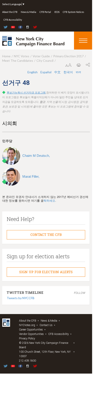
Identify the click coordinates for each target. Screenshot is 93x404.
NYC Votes (21, 56)
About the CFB (9, 12)
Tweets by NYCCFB (20, 298)
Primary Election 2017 (68, 56)
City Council (44, 60)
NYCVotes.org (27, 325)
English (32, 72)
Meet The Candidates (17, 60)
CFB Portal (45, 12)
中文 (57, 72)
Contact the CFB (46, 234)
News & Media (28, 12)
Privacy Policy (27, 338)
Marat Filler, (30, 176)
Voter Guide (41, 56)
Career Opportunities (31, 329)
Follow (79, 293)
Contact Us (46, 325)
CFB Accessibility (13, 19)
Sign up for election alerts (46, 272)
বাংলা (78, 72)
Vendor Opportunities (31, 334)
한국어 (68, 72)
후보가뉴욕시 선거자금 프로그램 (26, 92)
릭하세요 (49, 200)
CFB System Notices (73, 12)
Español (46, 72)
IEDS (56, 12)
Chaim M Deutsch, (36, 155)
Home (6, 56)
